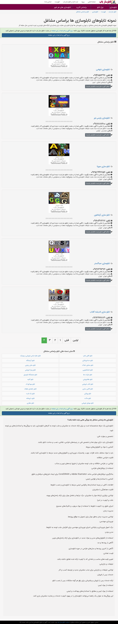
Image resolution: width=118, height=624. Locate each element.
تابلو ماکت (87, 398)
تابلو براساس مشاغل (82, 12)
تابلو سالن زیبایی (30, 365)
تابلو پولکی (87, 393)
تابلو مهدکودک (30, 384)
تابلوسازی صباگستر (102, 263)
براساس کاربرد (81, 7)
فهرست (57, 2)
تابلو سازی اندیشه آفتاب (100, 312)
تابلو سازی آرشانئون (102, 215)
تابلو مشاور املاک (87, 365)
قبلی (67, 340)
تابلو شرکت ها (87, 374)
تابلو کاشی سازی (88, 389)
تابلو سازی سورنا (103, 166)
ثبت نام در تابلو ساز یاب (70, 2)
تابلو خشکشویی (88, 370)
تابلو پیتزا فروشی (30, 370)
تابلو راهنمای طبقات (30, 389)
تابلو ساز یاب (112, 12)
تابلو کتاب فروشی (87, 384)
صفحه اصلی (92, 2)
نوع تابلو (100, 7)
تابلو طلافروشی (87, 379)
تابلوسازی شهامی (103, 69)
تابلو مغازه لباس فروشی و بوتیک (30, 355)
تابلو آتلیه (30, 379)
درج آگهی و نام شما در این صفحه (62, 30)
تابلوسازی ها (114, 7)
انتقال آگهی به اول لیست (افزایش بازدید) (97, 86)
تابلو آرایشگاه (30, 360)
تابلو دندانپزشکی (87, 360)
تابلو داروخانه (30, 398)
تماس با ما (47, 2)
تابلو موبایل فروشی (88, 403)
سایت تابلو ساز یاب (63, 622)
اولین (75, 340)
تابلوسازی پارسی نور (102, 118)
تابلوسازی (95, 12)
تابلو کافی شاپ (87, 355)
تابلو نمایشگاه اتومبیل (30, 374)
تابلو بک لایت (30, 393)
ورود (82, 2)
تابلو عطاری (30, 403)
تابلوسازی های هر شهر (62, 7)
